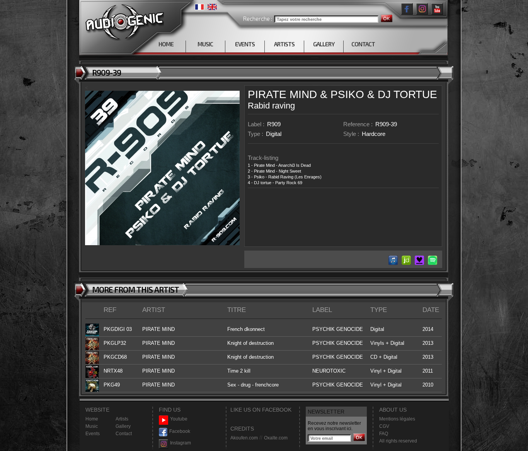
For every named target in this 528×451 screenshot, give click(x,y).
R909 (274, 124)
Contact (124, 433)
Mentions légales (397, 419)
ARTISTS (284, 44)
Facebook (179, 431)
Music (91, 426)
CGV (384, 426)
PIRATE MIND (282, 94)
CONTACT (363, 44)
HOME (166, 44)
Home (91, 419)
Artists (122, 419)
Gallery (123, 426)
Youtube (178, 419)
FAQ (383, 433)
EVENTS (245, 44)
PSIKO (347, 94)
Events (92, 433)
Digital (273, 134)
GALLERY (323, 44)
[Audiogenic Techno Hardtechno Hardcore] (123, 20)
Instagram (180, 443)
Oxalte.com (276, 438)
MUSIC (205, 44)
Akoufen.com (244, 438)
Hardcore (373, 134)
